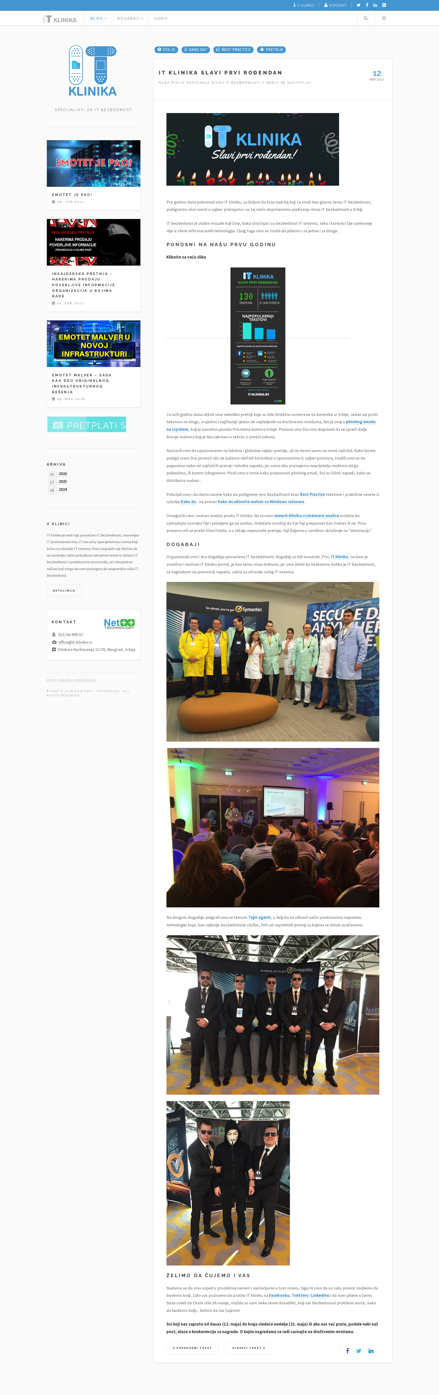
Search (365, 18)
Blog (97, 18)
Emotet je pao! (72, 195)
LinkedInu (320, 1295)
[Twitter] (359, 5)
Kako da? (198, 49)
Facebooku (279, 1295)
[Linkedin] (375, 5)
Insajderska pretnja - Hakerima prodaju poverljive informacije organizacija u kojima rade (83, 285)
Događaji (129, 18)
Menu (383, 18)
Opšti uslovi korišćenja (71, 680)
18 (52, 489)
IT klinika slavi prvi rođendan (221, 73)
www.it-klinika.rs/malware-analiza (306, 515)
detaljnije (64, 590)
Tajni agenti (259, 917)
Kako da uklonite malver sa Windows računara (261, 501)
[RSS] (384, 5)
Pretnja (274, 49)
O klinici (305, 5)
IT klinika (339, 556)
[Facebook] (367, 5)
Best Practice (312, 494)
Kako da (188, 501)
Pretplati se (99, 425)
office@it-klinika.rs (75, 642)
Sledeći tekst (247, 1348)
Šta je (169, 49)
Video (161, 18)
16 (52, 473)
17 (52, 481)
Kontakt (338, 5)
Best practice (236, 49)
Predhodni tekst (193, 1348)
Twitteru (300, 1295)
